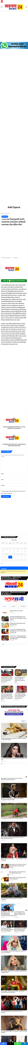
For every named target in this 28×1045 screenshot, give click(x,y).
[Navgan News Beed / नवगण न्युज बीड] (14, 7)
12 (10, 551)
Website (3, 485)
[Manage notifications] (25, 1042)
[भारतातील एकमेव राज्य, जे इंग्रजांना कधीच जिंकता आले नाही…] (5, 625)
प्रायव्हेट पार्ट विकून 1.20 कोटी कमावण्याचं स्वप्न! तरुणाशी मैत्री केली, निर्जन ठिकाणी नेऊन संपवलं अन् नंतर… (6, 680)
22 (21, 554)
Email (2, 479)
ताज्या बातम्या (7, 213)
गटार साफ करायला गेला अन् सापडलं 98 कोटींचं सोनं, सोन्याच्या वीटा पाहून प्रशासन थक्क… (20, 680)
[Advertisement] (14, 26)
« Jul (2, 563)
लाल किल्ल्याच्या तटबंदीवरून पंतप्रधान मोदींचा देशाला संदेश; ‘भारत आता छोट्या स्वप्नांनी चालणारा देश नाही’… (20, 696)
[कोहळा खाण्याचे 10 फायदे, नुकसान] (5, 612)
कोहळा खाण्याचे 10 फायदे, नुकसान (16, 611)
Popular (4, 606)
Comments (23, 606)
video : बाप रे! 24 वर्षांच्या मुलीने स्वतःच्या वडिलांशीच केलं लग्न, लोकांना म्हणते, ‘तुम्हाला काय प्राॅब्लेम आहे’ (18, 631)
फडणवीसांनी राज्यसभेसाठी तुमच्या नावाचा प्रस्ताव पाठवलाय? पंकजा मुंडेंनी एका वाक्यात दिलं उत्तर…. (18, 618)
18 (6, 554)
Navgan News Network (7, 257)
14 (17, 551)
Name (2, 474)
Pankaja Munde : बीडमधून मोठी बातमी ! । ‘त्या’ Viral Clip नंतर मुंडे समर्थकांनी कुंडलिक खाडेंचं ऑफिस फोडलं (18, 637)
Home (3, 213)
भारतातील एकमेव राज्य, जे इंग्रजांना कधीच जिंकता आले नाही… (17, 624)
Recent (13, 606)
